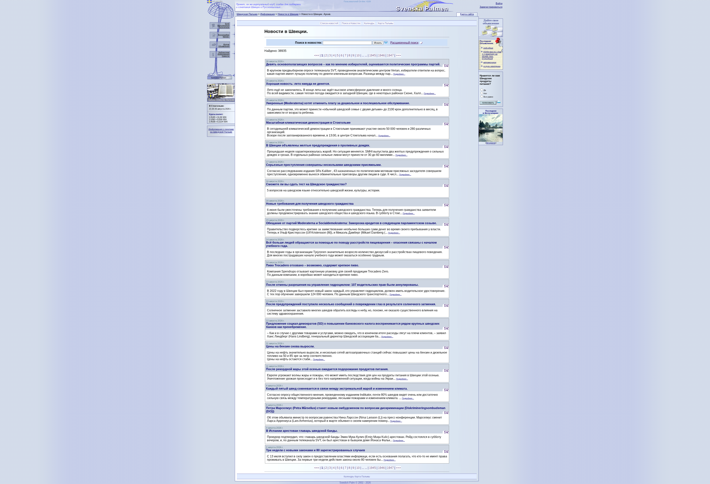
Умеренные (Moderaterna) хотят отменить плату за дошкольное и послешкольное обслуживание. (338, 103)
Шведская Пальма (247, 14)
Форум (226, 44)
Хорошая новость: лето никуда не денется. (298, 83)
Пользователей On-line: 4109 (357, 1)
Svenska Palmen (218, 78)
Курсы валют (215, 114)
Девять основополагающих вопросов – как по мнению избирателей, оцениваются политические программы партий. (353, 64)
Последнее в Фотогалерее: (490, 112)
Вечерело (490, 143)
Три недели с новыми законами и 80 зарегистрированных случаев (315, 450)
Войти (499, 3)
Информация (267, 14)
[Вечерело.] (491, 140)
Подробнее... (399, 74)
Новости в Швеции (288, 14)
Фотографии (223, 35)
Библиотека (224, 52)
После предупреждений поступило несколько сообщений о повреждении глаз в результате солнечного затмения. (351, 304)
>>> (398, 55)
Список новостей (329, 23)
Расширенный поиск (404, 42)
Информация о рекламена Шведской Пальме (221, 130)
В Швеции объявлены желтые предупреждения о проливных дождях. (318, 145)
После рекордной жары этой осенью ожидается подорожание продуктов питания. (327, 369)
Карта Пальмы (385, 23)
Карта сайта (467, 14)
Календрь (369, 23)
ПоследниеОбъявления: (486, 42)
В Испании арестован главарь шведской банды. (302, 430)
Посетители (224, 27)
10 (358, 55)
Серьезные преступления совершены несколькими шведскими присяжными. (323, 164)
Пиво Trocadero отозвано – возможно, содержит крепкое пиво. (312, 265)
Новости (225, 56)
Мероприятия (223, 25)
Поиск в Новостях (351, 23)
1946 (381, 55)
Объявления (223, 46)
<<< (316, 55)
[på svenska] (209, 2)
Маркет (226, 37)
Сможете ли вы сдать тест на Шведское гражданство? (306, 184)
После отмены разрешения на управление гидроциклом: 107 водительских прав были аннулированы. (342, 284)
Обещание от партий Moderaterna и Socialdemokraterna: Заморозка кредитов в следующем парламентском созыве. (351, 223)
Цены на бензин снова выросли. (290, 346)
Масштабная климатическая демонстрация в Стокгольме (308, 122)
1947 (390, 55)
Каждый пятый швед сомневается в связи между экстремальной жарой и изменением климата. (337, 388)
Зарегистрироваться (491, 7)
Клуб (227, 24)
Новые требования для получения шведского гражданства (310, 203)
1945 (372, 55)
